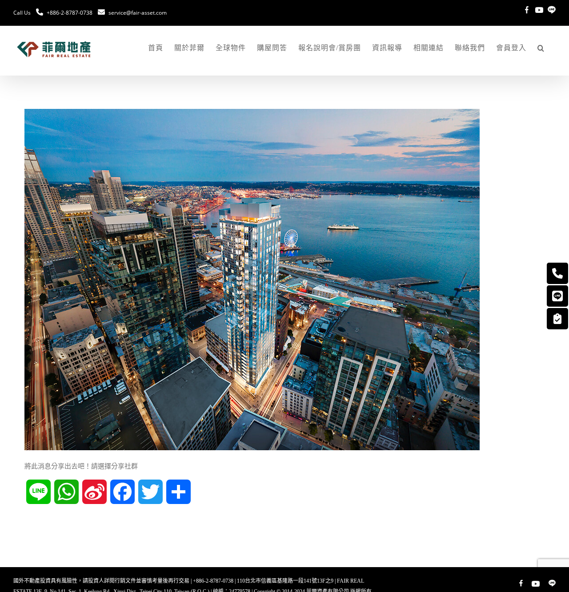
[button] (541, 48)
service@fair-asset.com (137, 12)
